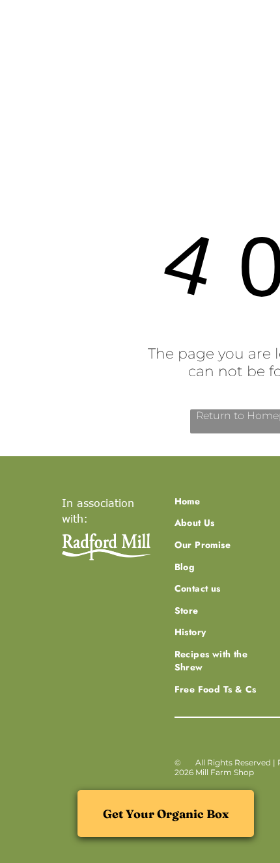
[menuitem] (76, 136)
